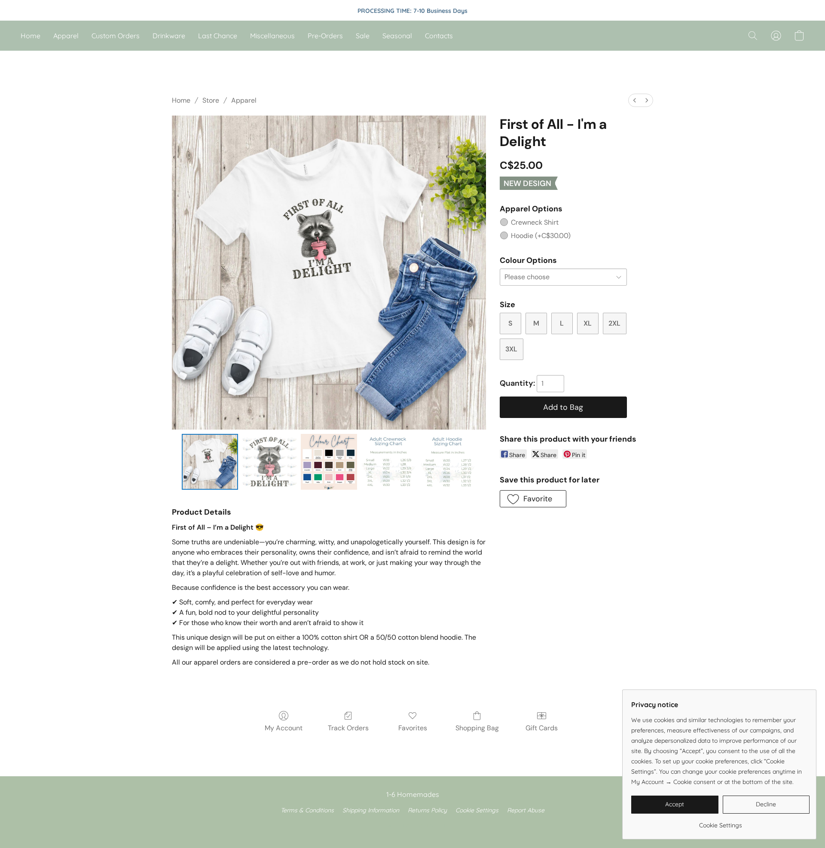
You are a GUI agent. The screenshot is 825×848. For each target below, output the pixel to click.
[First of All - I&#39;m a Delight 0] (210, 462)
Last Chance (217, 35)
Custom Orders (116, 35)
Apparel (66, 35)
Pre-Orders (325, 35)
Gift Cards (542, 727)
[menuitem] (635, 100)
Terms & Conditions (307, 810)
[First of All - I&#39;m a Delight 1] (269, 462)
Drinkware (169, 35)
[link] (720, 822)
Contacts (439, 35)
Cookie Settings (476, 810)
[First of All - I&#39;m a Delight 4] (448, 462)
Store (210, 100)
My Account (283, 727)
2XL (614, 323)
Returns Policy (427, 810)
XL (588, 323)
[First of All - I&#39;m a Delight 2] (329, 462)
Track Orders (348, 727)
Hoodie (541, 235)
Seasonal (397, 35)
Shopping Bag (477, 727)
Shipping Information (370, 810)
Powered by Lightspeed (412, 825)
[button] (753, 35)
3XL (511, 349)
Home (30, 35)
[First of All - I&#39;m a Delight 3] (388, 462)
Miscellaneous (272, 35)
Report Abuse (525, 810)
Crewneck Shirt (535, 222)
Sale (363, 35)
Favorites (412, 727)
